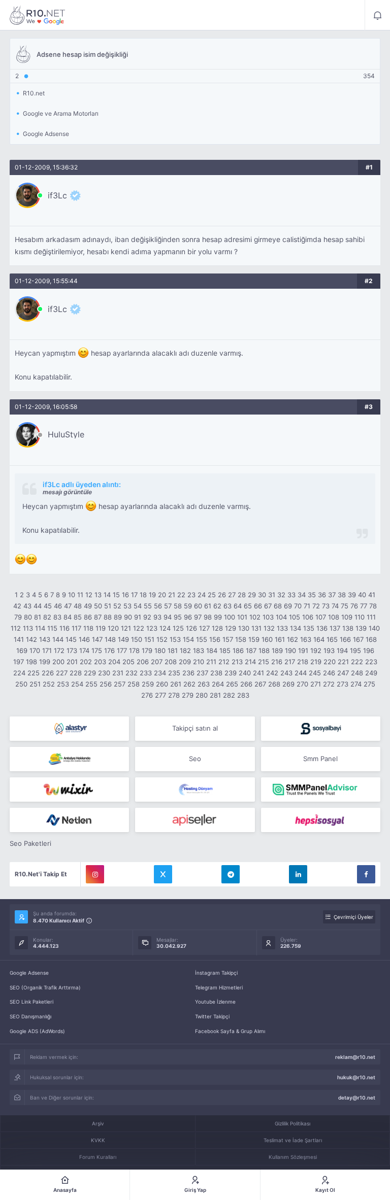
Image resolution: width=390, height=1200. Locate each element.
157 (227, 639)
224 (19, 673)
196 (368, 650)
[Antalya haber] (69, 759)
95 (178, 617)
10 (71, 595)
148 (110, 639)
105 (294, 617)
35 (312, 595)
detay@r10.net (356, 1097)
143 (44, 639)
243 (286, 673)
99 (218, 617)
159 (253, 639)
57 (168, 606)
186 (238, 650)
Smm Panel (320, 759)
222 (357, 662)
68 (278, 606)
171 (47, 650)
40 (362, 595)
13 (98, 595)
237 (202, 673)
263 (204, 684)
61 (207, 606)
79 (18, 617)
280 (202, 695)
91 (137, 617)
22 (181, 595)
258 (133, 684)
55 (148, 606)
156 (214, 639)
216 (276, 662)
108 (333, 617)
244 (301, 673)
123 (151, 628)
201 (72, 662)
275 (369, 684)
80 (28, 617)
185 (225, 650)
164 (318, 639)
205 (128, 662)
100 (229, 617)
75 (344, 606)
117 (76, 628)
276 (147, 695)
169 (21, 650)
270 (302, 684)
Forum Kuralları (97, 1157)
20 (162, 595)
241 (258, 673)
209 (185, 662)
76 (354, 606)
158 (240, 639)
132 (269, 628)
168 (371, 639)
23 (191, 595)
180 (160, 650)
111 (371, 617)
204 (114, 662)
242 (272, 673)
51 (107, 606)
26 (222, 595)
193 (329, 650)
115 (52, 628)
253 (63, 684)
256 (106, 684)
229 (90, 673)
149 (123, 639)
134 (295, 628)
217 (289, 662)
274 (356, 684)
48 (78, 606)
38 (342, 595)
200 (58, 662)
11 (80, 595)
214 (250, 662)
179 (147, 650)
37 (332, 595)
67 (268, 606)
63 (227, 606)
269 (288, 684)
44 (38, 606)
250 (21, 684)
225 (33, 673)
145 (71, 639)
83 (57, 617)
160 (267, 639)
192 (315, 650)
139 (361, 628)
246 (329, 673)
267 (260, 684)
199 (44, 662)
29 (252, 595)
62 (217, 606)
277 (160, 695)
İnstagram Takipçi (216, 973)
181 (173, 650)
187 (251, 650)
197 (18, 662)
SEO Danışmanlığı (30, 1016)
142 (31, 639)
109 (346, 617)
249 (371, 673)
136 (322, 628)
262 (189, 684)
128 (217, 628)
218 (302, 662)
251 (35, 684)
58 (178, 606)
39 (352, 595)
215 (263, 662)
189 (277, 650)
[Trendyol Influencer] (69, 789)
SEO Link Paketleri (31, 1002)
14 (107, 595)
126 (191, 628)
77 (363, 606)
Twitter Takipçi (212, 1016)
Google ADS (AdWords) (37, 1031)
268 (274, 684)
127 (204, 628)
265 (232, 684)
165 (332, 639)
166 (345, 639)
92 (147, 617)
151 (149, 639)
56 (158, 606)
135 (308, 628)
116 (64, 628)
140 (374, 628)
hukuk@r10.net (356, 1077)
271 (315, 684)
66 (258, 606)
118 (88, 628)
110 (359, 617)
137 (335, 628)
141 (19, 639)
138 (347, 628)
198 (31, 662)
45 (48, 606)
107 (320, 617)
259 (148, 684)
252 (49, 684)
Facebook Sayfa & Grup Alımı (230, 1031)
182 (185, 650)
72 (316, 606)
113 (28, 628)
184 (211, 650)
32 (281, 595)
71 (307, 606)
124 (165, 628)
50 (98, 606)
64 (238, 606)
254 (77, 684)
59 (188, 606)
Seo (195, 759)
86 (88, 617)
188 (264, 650)
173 (72, 650)
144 (57, 639)
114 (40, 628)
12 (88, 595)
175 (96, 650)
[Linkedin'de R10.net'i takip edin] (298, 874)
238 (216, 673)
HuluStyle (66, 434)
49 (88, 606)
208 (171, 662)
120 (113, 628)
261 (175, 684)
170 (34, 650)
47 (68, 606)
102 (255, 617)
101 (242, 617)
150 (136, 639)
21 (171, 595)
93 (157, 617)
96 (188, 617)
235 (174, 673)
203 (100, 662)
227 (62, 673)
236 (188, 673)
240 (245, 673)
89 (118, 617)
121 (126, 628)
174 (84, 650)
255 (91, 684)
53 (127, 606)
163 (305, 639)
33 (291, 595)
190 (290, 650)
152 (162, 639)
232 (131, 673)
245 (315, 673)
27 (232, 595)
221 (343, 662)
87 (98, 617)
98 (208, 617)
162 (292, 639)
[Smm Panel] (320, 728)
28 (242, 595)
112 (16, 628)
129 (230, 628)
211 (211, 662)
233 (146, 673)
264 (218, 684)
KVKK (98, 1140)
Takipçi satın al (195, 728)
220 (329, 662)
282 (229, 695)
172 (59, 650)
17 (134, 595)
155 (201, 639)
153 (175, 639)
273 (342, 684)
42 (17, 606)
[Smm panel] (320, 789)
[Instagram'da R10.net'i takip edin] (95, 874)
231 (117, 673)
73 (326, 606)
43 (27, 606)
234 (160, 673)
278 (174, 695)
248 (357, 673)
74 (335, 606)
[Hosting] (69, 728)
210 (198, 662)
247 (343, 673)
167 (358, 639)
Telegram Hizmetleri (219, 987)
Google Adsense (29, 973)
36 (322, 595)
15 (116, 595)
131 (256, 628)
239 (230, 673)
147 (97, 639)
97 (198, 617)
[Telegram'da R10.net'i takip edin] (230, 874)
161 (280, 639)
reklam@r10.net (355, 1057)
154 (188, 639)
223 (371, 662)
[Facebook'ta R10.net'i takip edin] (366, 874)
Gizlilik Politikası (292, 1123)
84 (67, 617)
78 (373, 606)
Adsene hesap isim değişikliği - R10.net (38, 15)
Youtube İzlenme (215, 1002)
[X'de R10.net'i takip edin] (163, 874)
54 (138, 606)
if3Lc (57, 195)
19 (152, 595)
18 (143, 595)
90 (128, 617)
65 (248, 606)
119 (100, 628)
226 (48, 673)
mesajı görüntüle (67, 492)
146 (84, 639)
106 (307, 617)
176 (109, 650)
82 (47, 617)
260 (162, 684)
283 (243, 695)
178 (134, 650)
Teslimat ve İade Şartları (293, 1140)
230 (104, 673)
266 (246, 684)
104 (281, 617)
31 (271, 595)
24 (202, 595)
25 (212, 595)
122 (138, 628)
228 (76, 673)
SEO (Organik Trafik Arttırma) (45, 987)
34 (302, 595)
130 (243, 628)
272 (329, 684)
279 (187, 695)
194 (342, 650)
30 (262, 595)
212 (224, 662)
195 (355, 650)
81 (37, 617)
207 (156, 662)
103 (268, 617)
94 (168, 617)
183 (198, 650)
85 (78, 617)
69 (288, 606)
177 (122, 650)
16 (125, 595)
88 (108, 617)
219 (315, 662)
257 (119, 684)
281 (215, 695)
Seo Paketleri (30, 843)
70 (298, 606)
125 (178, 628)
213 (237, 662)
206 (143, 662)
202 (86, 662)
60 (198, 606)
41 (371, 595)
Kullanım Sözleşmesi (293, 1157)
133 (282, 628)
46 (58, 606)
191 (303, 650)
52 (117, 606)
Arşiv (98, 1123)
